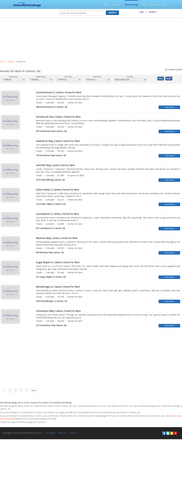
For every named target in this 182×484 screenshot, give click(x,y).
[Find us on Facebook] (164, 431)
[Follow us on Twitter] (168, 431)
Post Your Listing (171, 4)
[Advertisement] (77, 39)
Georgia (11, 61)
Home (119, 4)
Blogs (157, 4)
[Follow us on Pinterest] (175, 431)
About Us (129, 4)
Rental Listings (144, 4)
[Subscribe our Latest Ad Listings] (171, 431)
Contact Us (73, 431)
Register (152, 11)
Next (34, 389)
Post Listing (50, 431)
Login (141, 11)
